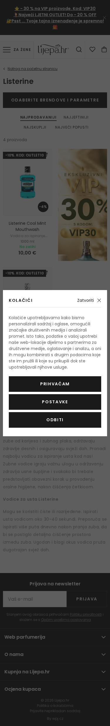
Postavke (55, 402)
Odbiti (55, 420)
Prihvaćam (55, 384)
